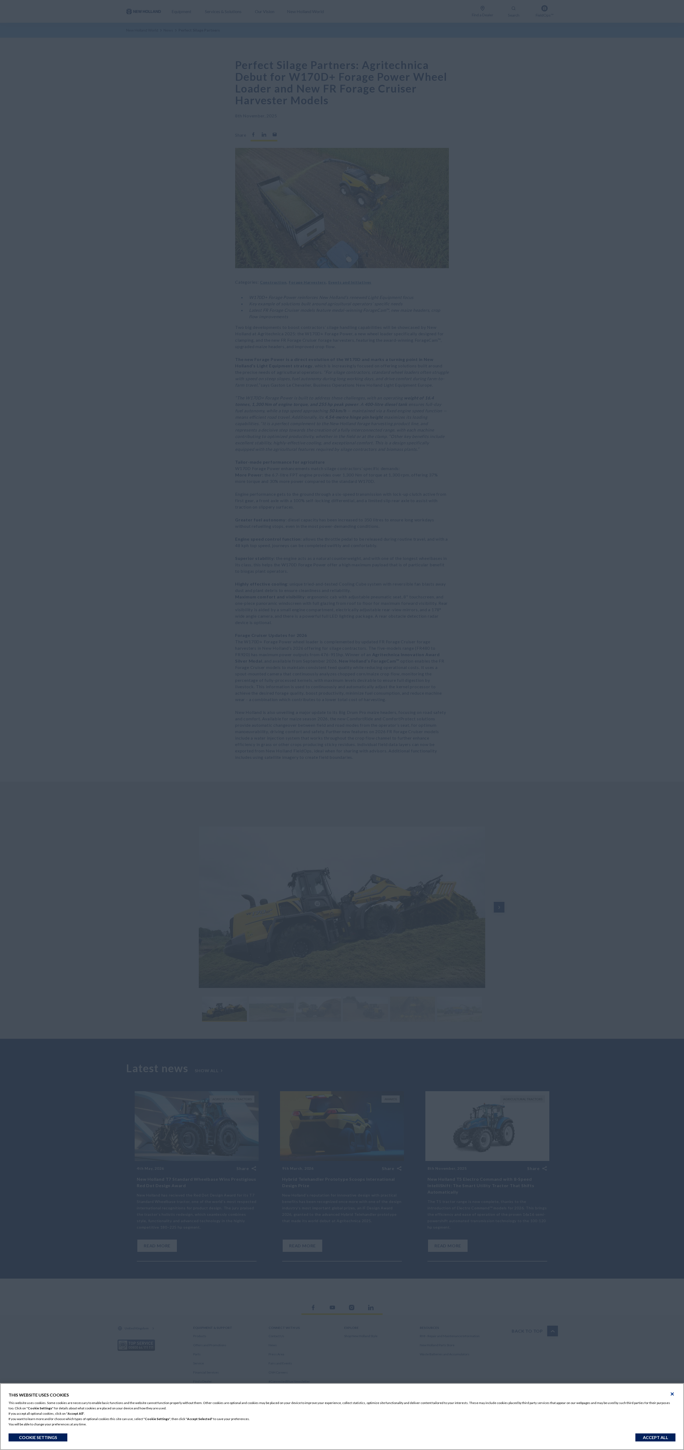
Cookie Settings (38, 1437)
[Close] (672, 1394)
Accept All (655, 1437)
